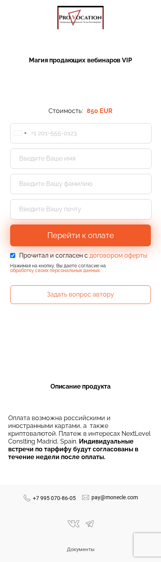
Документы (81, 549)
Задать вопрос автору (80, 294)
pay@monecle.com (114, 497)
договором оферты (118, 255)
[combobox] (20, 133)
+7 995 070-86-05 (54, 498)
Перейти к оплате (80, 235)
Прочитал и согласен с (83, 256)
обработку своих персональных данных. (55, 270)
